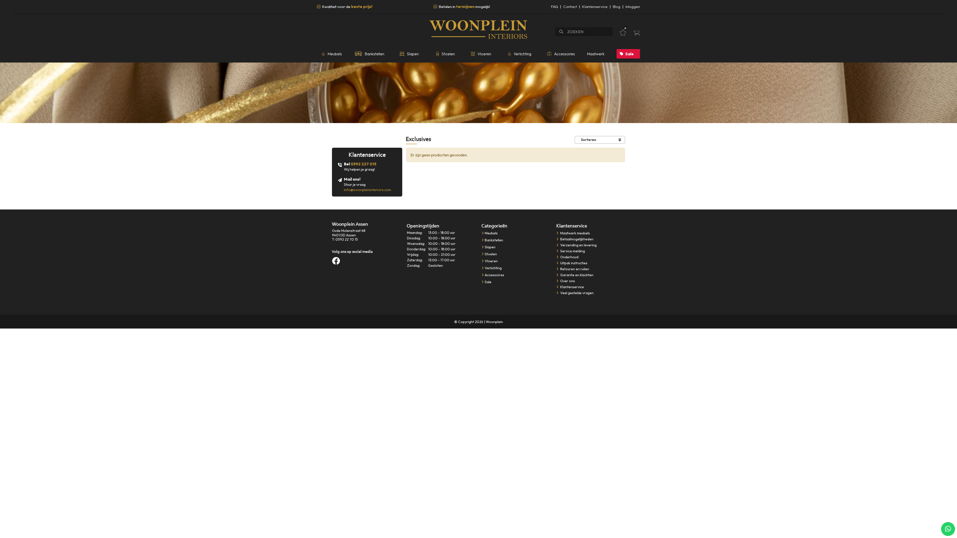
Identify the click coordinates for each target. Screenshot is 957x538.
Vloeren (491, 261)
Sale (629, 53)
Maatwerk (595, 53)
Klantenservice (595, 6)
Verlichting (493, 268)
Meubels (491, 233)
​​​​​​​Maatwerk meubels (574, 233)
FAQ (554, 6)
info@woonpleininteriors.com (367, 190)
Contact (570, 6)
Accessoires (494, 275)
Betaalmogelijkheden (576, 239)
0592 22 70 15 (346, 239)
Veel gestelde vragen (576, 293)
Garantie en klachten (576, 275)
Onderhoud (568, 257)
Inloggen (633, 6)
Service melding (572, 251)
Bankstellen (494, 240)
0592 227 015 (363, 163)
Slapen (490, 247)
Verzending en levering (578, 245)
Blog (616, 6)
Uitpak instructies (573, 263)
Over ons (567, 281)
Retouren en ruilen (574, 269)
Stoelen (491, 254)
